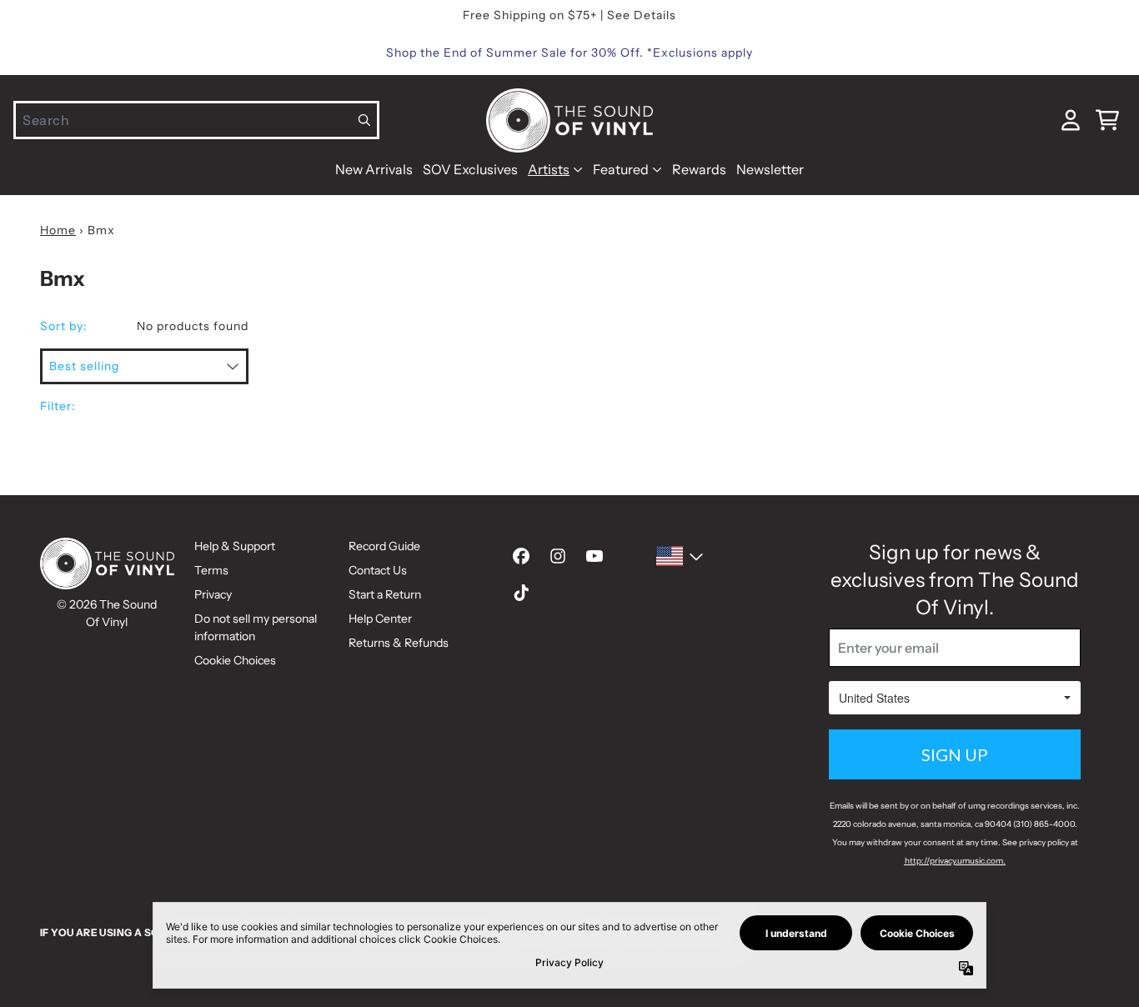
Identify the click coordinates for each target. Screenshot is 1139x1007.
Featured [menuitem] (621, 169)
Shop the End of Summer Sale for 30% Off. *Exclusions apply (569, 52)
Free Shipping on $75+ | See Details (569, 15)
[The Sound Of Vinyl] (569, 120)
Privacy (213, 594)
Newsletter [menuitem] (770, 169)
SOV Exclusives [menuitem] (470, 169)
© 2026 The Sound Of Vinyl (107, 613)
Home (58, 230)
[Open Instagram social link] (557, 556)
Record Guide (384, 546)
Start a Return (385, 594)
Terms (211, 570)
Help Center (380, 618)
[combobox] (196, 120)
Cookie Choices (235, 660)
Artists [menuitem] (549, 169)
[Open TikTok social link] (521, 592)
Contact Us (378, 570)
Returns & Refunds (399, 642)
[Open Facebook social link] (521, 556)
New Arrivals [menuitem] (374, 169)
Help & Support (234, 546)
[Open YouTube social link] (594, 556)
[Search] (364, 120)
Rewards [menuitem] (699, 169)
